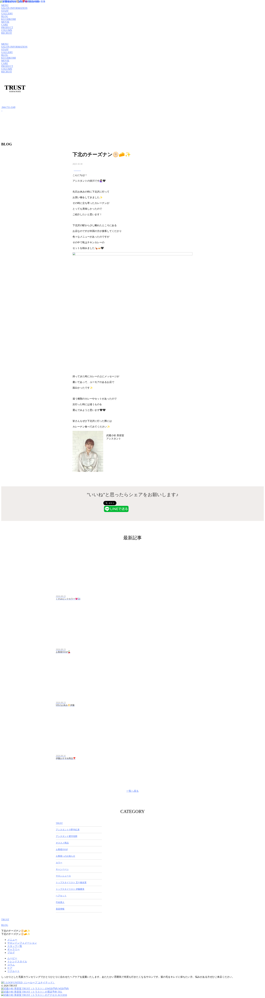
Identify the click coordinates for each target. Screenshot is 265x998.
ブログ (11, 952)
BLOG (4, 925)
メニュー (12, 939)
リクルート (13, 971)
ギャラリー (13, 949)
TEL (59, 991)
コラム (11, 964)
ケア (9, 968)
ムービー (12, 958)
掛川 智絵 (113, 443)
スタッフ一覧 (14, 946)
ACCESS (62, 995)
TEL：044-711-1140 (116, 446)
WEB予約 (63, 988)
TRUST (5, 919)
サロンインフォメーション (22, 943)
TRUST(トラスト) (134, 435)
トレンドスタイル (17, 961)
